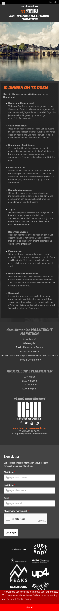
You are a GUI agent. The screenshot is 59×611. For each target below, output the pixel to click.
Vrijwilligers (29, 339)
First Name (9, 472)
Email (7, 498)
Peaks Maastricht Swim (29, 347)
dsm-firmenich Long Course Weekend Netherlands (29, 355)
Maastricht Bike (29, 351)
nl (55, 2)
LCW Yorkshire (29, 384)
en (50, 2)
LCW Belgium (29, 388)
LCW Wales (29, 376)
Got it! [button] (29, 607)
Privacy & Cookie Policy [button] (19, 599)
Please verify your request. (16, 511)
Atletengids (29, 343)
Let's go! (10, 532)
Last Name (9, 485)
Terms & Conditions (29, 359)
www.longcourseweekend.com (29, 428)
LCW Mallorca (29, 380)
